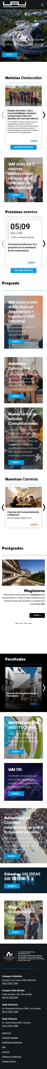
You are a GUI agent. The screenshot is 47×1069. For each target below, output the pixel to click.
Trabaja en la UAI (9, 1061)
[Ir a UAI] (10, 5)
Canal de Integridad (10, 1038)
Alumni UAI (6, 1033)
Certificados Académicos (12, 1042)
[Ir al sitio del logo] (27, 5)
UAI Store (6, 1052)
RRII (3, 1047)
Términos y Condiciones (11, 1057)
